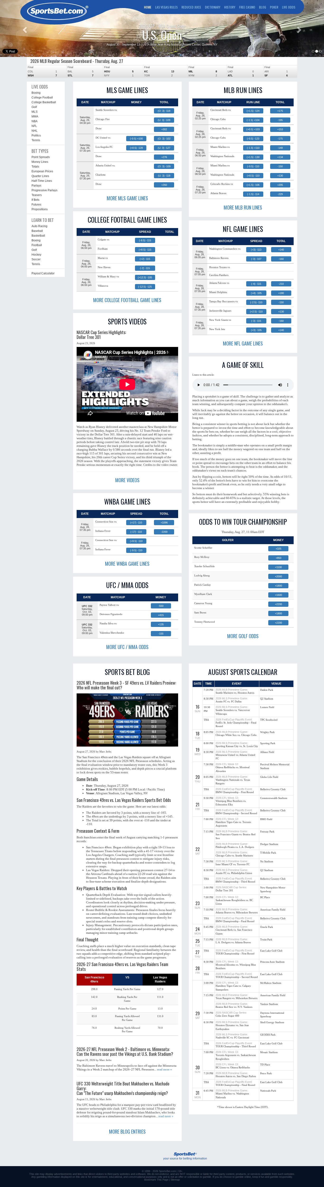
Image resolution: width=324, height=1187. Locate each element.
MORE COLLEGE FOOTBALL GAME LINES (127, 300)
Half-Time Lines (42, 180)
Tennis (36, 140)
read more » (164, 1069)
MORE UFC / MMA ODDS (127, 646)
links (80, 1174)
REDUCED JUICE (191, 7)
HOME (147, 7)
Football (37, 245)
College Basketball (44, 102)
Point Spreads (41, 157)
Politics (36, 135)
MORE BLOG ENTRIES (127, 1131)
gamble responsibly (281, 1176)
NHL (34, 130)
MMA (35, 116)
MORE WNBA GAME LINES (127, 563)
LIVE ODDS (288, 7)
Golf (34, 107)
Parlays (36, 185)
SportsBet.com (167, 1171)
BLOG (262, 7)
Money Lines (40, 162)
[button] (24, 28)
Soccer (36, 259)
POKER (274, 7)
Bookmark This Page (156, 1179)
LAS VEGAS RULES (166, 7)
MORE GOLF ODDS (243, 636)
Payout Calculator (43, 273)
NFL (34, 126)
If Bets (35, 199)
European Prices (42, 171)
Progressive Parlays (44, 190)
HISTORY (229, 7)
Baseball (37, 231)
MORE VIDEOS (127, 480)
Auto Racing (39, 226)
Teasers (37, 195)
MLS (34, 111)
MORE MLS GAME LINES (127, 198)
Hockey (36, 254)
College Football (42, 97)
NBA (34, 121)
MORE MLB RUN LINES (243, 207)
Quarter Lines (40, 176)
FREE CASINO (247, 7)
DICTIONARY (212, 7)
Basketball (38, 235)
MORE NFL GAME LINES (243, 343)
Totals (35, 166)
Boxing (36, 92)
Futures (36, 204)
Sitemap (175, 1179)
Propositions (40, 209)
